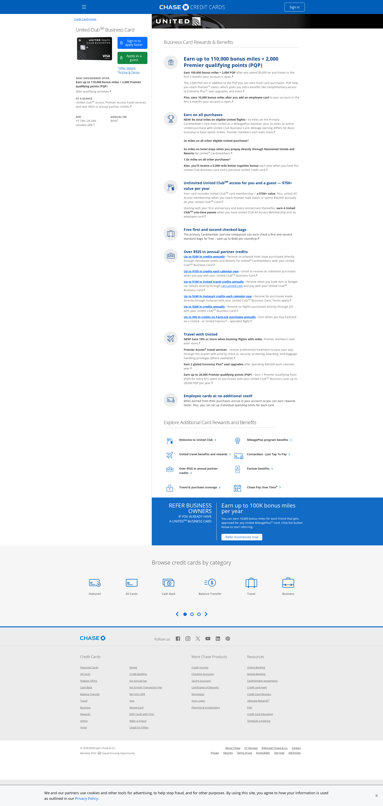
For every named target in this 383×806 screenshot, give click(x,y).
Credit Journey (200, 667)
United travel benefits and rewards (203, 454)
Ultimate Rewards (258, 701)
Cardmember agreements (262, 681)
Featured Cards (89, 667)
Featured (95, 594)
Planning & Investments (206, 707)
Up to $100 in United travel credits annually (214, 282)
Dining (133, 667)
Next (206, 614)
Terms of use (244, 753)
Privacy (215, 753)
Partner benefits (268, 468)
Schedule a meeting (258, 721)
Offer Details (127, 68)
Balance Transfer (210, 594)
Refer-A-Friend (137, 721)
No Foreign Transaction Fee (145, 687)
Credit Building (138, 674)
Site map (279, 753)
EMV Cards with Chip (141, 714)
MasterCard (136, 707)
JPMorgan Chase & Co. (275, 748)
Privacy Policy (86, 798)
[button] (376, 795)
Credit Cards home (85, 19)
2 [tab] (192, 614)
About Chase (232, 748)
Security (228, 753)
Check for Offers (139, 727)
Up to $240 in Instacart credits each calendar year (218, 296)
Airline (84, 721)
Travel (252, 594)
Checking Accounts (203, 674)
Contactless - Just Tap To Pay (271, 454)
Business (288, 594)
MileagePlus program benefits (271, 440)
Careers (296, 748)
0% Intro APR (137, 694)
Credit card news (257, 687)
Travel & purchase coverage (203, 487)
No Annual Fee (138, 681)
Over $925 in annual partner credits (198, 471)
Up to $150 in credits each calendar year (211, 271)
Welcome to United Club (203, 440)
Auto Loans (198, 701)
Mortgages (198, 694)
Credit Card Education (260, 714)
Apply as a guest (136, 58)
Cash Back (169, 594)
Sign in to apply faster (136, 43)
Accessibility (263, 753)
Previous (177, 614)
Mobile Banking (256, 674)
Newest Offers (88, 681)
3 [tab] (199, 614)
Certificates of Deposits (205, 687)
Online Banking (256, 667)
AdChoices (294, 753)
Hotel (83, 727)
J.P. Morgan (251, 748)
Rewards (85, 714)
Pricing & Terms (129, 72)
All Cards (132, 594)
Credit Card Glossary (259, 694)
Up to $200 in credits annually (204, 256)
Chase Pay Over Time (271, 487)
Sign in (297, 7)
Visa (131, 701)
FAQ (249, 707)
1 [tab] (185, 614)
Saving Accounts (201, 681)
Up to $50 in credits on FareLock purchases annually (220, 317)
